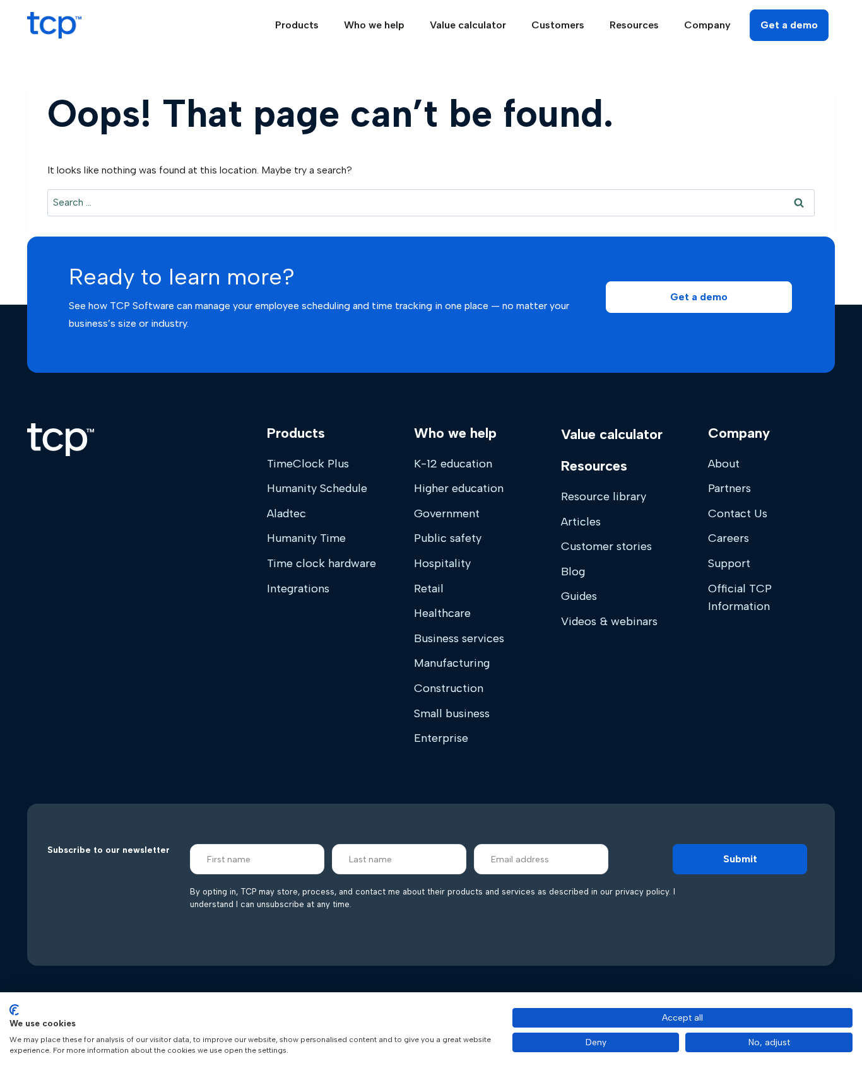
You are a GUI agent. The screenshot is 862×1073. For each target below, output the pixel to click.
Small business (452, 713)
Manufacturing (452, 663)
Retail (429, 588)
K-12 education (453, 464)
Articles (581, 522)
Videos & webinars (609, 621)
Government (447, 513)
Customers (557, 25)
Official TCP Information (740, 597)
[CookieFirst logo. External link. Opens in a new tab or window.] (14, 1010)
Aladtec (286, 513)
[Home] (60, 439)
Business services (459, 638)
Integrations (298, 588)
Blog (573, 571)
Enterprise (441, 738)
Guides (579, 596)
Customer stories (606, 546)
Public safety (447, 538)
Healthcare (442, 613)
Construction (448, 688)
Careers (728, 538)
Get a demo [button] (789, 25)
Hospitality (442, 563)
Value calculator (468, 25)
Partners (729, 488)
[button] (699, 297)
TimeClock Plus (308, 464)
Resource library (603, 496)
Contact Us (737, 513)
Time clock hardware (321, 563)
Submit (740, 859)
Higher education (459, 488)
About (724, 464)
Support (729, 563)
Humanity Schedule (317, 488)
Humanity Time (306, 538)
